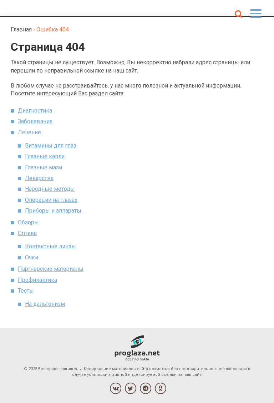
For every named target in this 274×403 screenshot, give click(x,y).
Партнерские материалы (50, 268)
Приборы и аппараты (53, 210)
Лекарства (39, 178)
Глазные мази (43, 167)
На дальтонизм (45, 303)
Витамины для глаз (50, 145)
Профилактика (37, 280)
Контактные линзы (50, 246)
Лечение (29, 132)
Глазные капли (45, 156)
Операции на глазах (51, 199)
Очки (31, 257)
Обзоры (28, 222)
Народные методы (50, 188)
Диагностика (35, 110)
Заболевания (35, 121)
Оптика (27, 233)
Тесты (26, 290)
